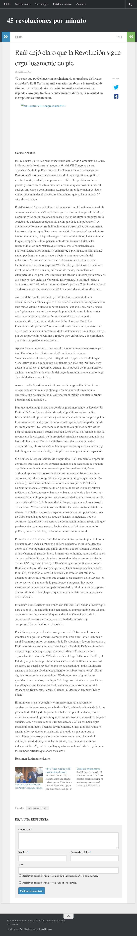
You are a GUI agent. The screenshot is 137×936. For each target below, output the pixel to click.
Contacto (81, 4)
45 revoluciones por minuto (46, 20)
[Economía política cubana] (92, 777)
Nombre (23, 852)
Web (20, 864)
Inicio (7, 4)
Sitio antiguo (41, 4)
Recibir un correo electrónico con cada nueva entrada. (49, 882)
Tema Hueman (45, 928)
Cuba (19, 37)
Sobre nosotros (22, 4)
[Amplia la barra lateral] (6, 37)
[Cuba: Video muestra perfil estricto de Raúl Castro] (61, 779)
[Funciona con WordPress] (21, 929)
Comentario (25, 829)
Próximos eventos (62, 4)
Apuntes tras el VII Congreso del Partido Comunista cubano (28, 786)
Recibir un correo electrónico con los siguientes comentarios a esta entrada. (60, 876)
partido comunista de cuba (37, 808)
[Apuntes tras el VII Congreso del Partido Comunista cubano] (29, 775)
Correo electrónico (81, 852)
